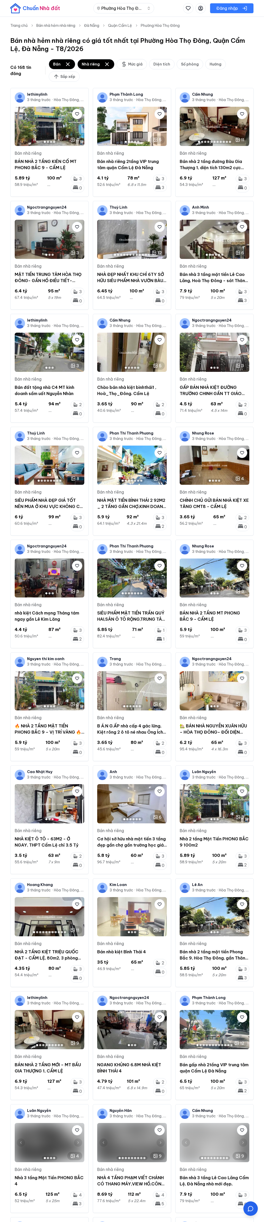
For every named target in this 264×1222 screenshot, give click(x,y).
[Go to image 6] (214, 142)
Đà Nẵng (91, 25)
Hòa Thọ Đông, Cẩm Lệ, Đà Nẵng (69, 99)
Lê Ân (197, 885)
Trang (115, 659)
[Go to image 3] (51, 142)
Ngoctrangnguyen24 (47, 207)
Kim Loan (118, 885)
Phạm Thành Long (126, 94)
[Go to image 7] (218, 142)
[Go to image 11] (230, 142)
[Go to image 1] (45, 142)
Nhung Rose (203, 433)
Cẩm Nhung (202, 94)
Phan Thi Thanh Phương (131, 433)
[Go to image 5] (138, 142)
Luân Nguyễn (204, 772)
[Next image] (78, 126)
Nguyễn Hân (121, 1110)
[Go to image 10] (227, 142)
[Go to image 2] (48, 142)
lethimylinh (37, 94)
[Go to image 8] (221, 142)
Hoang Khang (40, 885)
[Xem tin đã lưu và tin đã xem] (188, 8)
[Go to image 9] (224, 142)
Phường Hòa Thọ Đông (160, 25)
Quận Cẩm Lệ (120, 25)
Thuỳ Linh (118, 207)
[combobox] (123, 8)
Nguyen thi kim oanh (45, 659)
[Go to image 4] (54, 142)
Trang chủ (19, 25)
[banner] (35, 8)
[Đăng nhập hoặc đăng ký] (200, 8)
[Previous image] (21, 126)
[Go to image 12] (149, 255)
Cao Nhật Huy (39, 772)
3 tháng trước (39, 99)
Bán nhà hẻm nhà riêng (55, 25)
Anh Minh (200, 207)
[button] (250, 1208)
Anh (113, 772)
